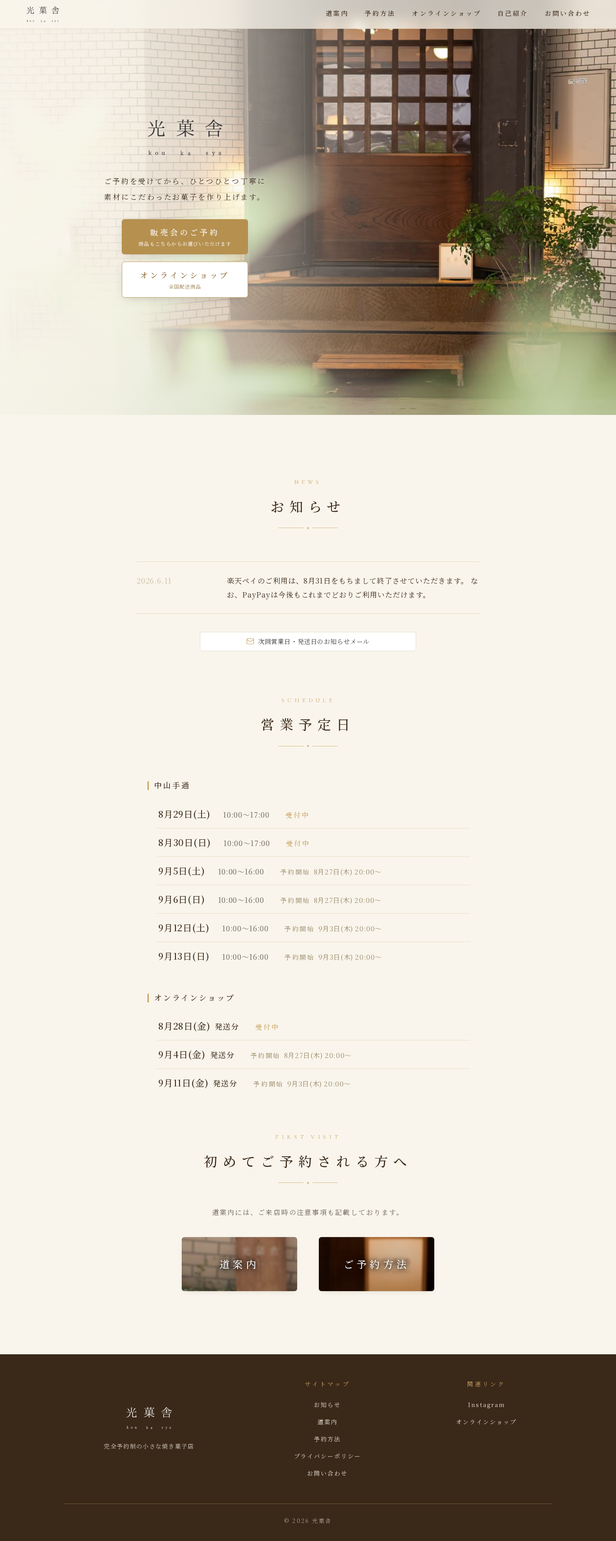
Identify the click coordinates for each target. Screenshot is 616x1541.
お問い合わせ (568, 13)
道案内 (337, 13)
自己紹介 (512, 13)
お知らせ (327, 1404)
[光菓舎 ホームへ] (42, 14)
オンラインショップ (446, 13)
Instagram (486, 1404)
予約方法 (380, 13)
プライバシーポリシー (328, 1456)
